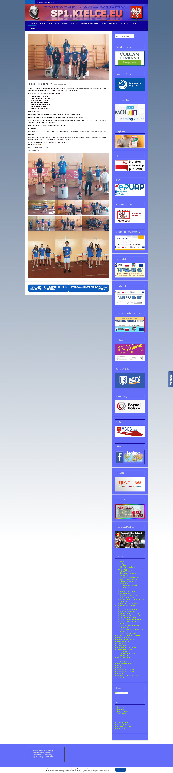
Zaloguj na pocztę (122, 722)
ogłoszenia (120, 561)
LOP (121, 607)
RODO (134, 23)
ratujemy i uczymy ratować (128, 579)
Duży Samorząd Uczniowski (125, 671)
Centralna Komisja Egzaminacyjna (42, 755)
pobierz (119, 667)
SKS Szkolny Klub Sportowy (128, 567)
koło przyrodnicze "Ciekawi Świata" (131, 615)
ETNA (121, 659)
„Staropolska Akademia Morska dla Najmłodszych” (53, 2)
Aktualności (33, 23)
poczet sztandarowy (123, 637)
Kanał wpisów (121, 709)
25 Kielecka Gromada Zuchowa (129, 609)
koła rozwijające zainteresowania (127, 605)
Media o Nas (74, 23)
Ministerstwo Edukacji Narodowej (42, 750)
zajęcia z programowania (128, 633)
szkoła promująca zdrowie (128, 581)
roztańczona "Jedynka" (124, 657)
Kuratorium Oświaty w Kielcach (41, 753)
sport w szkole (121, 565)
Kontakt (32, 28)
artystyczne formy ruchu (127, 591)
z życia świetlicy (122, 643)
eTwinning (120, 673)
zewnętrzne (123, 651)
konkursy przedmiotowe (124, 649)
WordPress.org (121, 713)
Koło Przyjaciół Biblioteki (127, 611)
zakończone (124, 583)
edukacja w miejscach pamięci (129, 577)
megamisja (126, 587)
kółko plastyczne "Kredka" (128, 617)
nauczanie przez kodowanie (129, 603)
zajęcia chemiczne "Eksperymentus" (131, 619)
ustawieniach (104, 771)
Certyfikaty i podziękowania (89, 23)
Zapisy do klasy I (54, 23)
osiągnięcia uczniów (129, 653)
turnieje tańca (124, 661)
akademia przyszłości (130, 585)
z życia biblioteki (122, 645)
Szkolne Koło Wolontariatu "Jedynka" (128, 635)
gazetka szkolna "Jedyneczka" (126, 647)
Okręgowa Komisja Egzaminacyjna (43, 757)
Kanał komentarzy (122, 711)
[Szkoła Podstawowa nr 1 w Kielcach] (34, 12)
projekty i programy (123, 569)
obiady (119, 665)
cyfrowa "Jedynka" (126, 571)
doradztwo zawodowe (124, 663)
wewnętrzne (124, 655)
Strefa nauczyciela (123, 724)
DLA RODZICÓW (125, 23)
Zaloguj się (120, 707)
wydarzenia (120, 563)
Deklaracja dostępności (124, 726)
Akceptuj (120, 770)
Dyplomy (103, 23)
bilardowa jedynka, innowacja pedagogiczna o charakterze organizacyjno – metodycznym (129, 595)
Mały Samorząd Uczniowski (125, 669)
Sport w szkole (113, 23)
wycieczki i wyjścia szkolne (125, 639)
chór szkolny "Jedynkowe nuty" (129, 613)
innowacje (120, 589)
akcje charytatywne (123, 641)
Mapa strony (121, 728)
